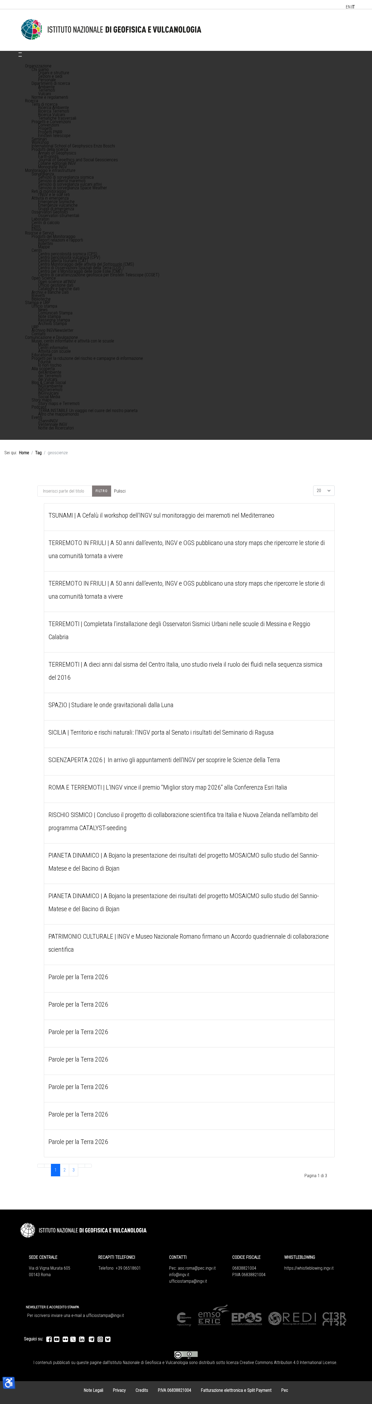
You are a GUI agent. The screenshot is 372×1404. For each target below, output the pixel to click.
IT (353, 7)
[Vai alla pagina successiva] (81, 1166)
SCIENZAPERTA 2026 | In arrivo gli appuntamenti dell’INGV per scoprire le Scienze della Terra (164, 760)
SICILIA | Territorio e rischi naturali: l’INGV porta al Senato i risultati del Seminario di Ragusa (161, 732)
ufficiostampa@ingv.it (188, 1281)
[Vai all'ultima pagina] (88, 1166)
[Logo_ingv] (112, 29)
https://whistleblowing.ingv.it (309, 1268)
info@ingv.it (179, 1274)
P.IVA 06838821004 (174, 1390)
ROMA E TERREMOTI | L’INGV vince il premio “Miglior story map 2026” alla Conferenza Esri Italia (167, 787)
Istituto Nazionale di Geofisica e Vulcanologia (148, 1362)
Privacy (119, 1390)
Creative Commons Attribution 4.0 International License (288, 1362)
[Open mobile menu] (20, 52)
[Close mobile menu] (20, 56)
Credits (142, 1390)
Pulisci (120, 491)
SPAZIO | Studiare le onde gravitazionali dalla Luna (110, 705)
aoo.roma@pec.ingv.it (197, 1268)
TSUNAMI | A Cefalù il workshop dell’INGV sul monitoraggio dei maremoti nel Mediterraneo (161, 515)
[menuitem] (38, 66)
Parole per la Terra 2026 (78, 977)
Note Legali (93, 1390)
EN (348, 7)
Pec (284, 1390)
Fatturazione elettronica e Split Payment (236, 1390)
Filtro (102, 491)
